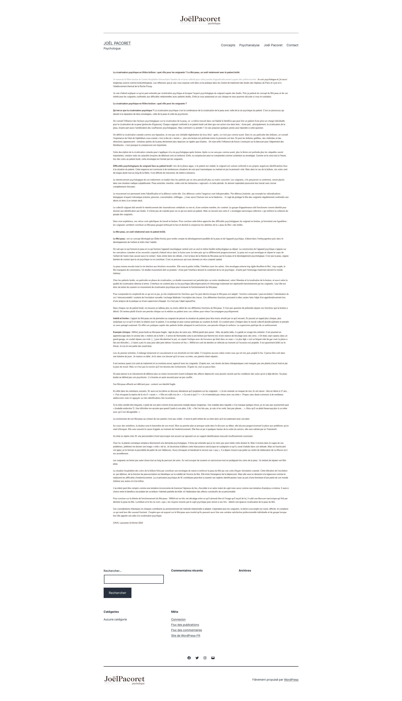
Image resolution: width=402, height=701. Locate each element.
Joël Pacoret (117, 43)
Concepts (228, 45)
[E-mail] (213, 657)
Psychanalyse (249, 45)
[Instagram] (205, 657)
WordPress (291, 679)
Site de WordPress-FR (185, 635)
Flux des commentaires (186, 630)
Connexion (178, 619)
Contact (292, 45)
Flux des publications (185, 624)
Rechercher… (113, 570)
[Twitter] (197, 657)
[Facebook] (189, 657)
